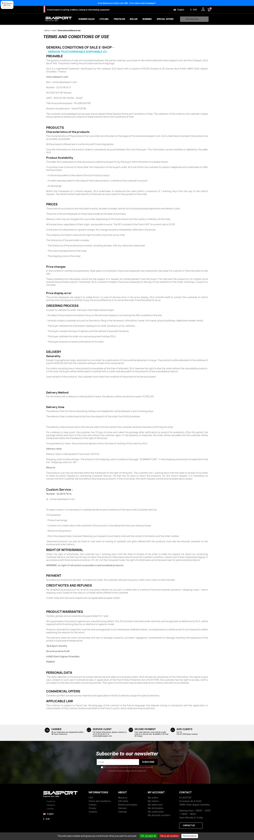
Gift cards (123, 801)
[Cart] (209, 9)
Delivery (122, 808)
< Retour (46, 30)
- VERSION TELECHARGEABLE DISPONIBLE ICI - (77, 52)
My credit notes (156, 811)
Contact (92, 804)
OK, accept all (148, 836)
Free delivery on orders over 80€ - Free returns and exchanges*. (127, 3)
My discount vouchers (159, 815)
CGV (91, 797)
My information (155, 808)
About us (122, 797)
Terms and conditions (100, 801)
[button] (190, 826)
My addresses (155, 804)
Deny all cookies (169, 836)
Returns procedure (127, 804)
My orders (153, 797)
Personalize (190, 836)
